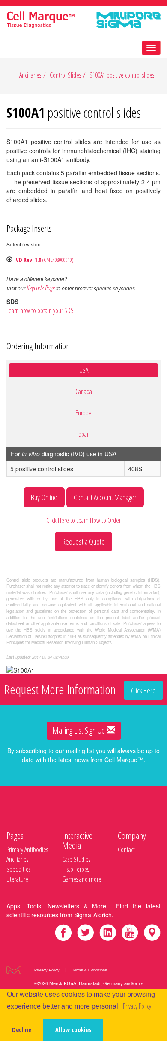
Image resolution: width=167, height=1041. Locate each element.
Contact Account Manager (105, 497)
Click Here (143, 690)
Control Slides (65, 75)
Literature (17, 879)
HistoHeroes (75, 869)
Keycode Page (41, 288)
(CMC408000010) (44, 260)
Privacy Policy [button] (137, 1006)
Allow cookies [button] (73, 1030)
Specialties (18, 869)
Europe (83, 413)
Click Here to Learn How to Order (83, 520)
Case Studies (76, 859)
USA (83, 370)
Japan (84, 434)
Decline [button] (21, 1030)
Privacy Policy (47, 970)
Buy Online (44, 497)
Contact (126, 849)
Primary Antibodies (27, 849)
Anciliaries (17, 859)
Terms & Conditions (89, 970)
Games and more (81, 879)
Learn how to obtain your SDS (40, 310)
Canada (83, 391)
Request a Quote (83, 541)
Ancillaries (30, 75)
